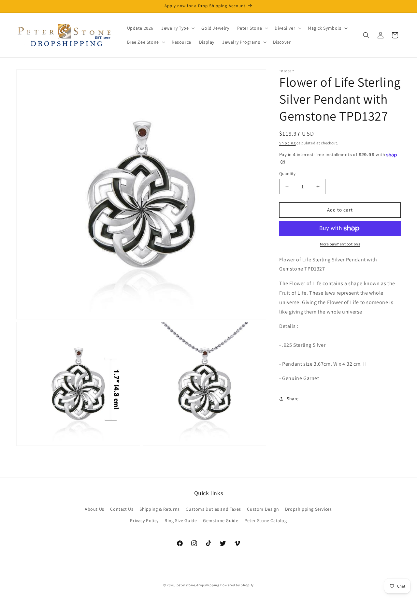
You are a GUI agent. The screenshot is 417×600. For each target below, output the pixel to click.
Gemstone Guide (220, 520)
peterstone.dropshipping (198, 585)
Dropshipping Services (308, 509)
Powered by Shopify (237, 585)
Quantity (287, 173)
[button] (177, 28)
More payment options (340, 243)
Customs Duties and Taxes (213, 509)
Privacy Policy (144, 520)
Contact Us (121, 509)
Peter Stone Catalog (265, 520)
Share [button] (293, 399)
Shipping (287, 142)
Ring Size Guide (181, 520)
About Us (94, 509)
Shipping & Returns (159, 509)
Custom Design (263, 509)
